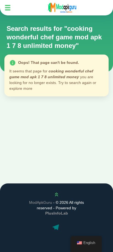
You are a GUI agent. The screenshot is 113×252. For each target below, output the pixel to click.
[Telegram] (56, 228)
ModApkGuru (40, 202)
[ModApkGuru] (62, 7)
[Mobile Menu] (7, 7)
